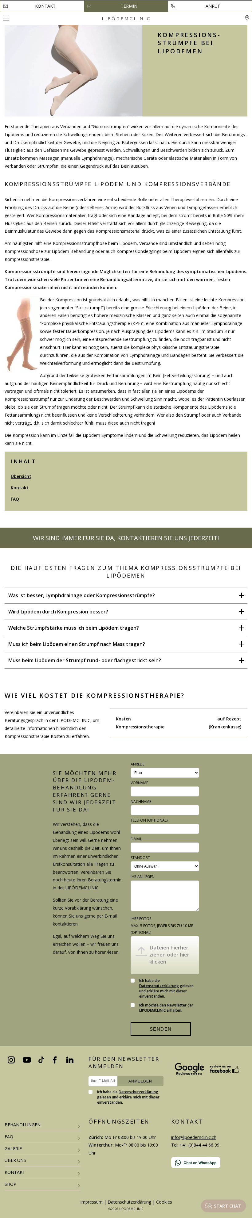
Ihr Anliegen (143, 876)
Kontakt (45, 6)
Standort (140, 857)
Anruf (213, 6)
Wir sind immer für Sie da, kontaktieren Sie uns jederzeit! (126, 538)
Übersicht (21, 476)
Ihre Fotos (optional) (162, 925)
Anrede (137, 764)
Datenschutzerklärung (159, 985)
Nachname (141, 801)
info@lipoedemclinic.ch (193, 1137)
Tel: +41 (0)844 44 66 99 (195, 1145)
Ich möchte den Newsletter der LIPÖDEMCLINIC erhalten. (166, 1007)
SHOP (10, 1184)
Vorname (139, 782)
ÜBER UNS (15, 1160)
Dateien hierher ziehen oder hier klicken (169, 954)
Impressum (91, 1202)
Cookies (164, 1202)
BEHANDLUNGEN (23, 1125)
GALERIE (13, 1148)
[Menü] (6, 18)
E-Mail (136, 839)
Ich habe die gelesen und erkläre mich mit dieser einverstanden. (166, 988)
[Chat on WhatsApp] (209, 1162)
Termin (129, 6)
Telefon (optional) (149, 820)
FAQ (15, 499)
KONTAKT (15, 1172)
